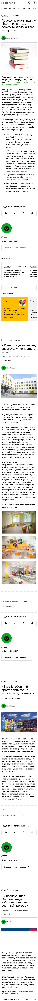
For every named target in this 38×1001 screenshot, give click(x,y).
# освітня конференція (22, 910)
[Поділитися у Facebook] (23, 213)
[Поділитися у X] (14, 213)
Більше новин (17, 287)
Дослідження (26, 8)
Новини (4, 8)
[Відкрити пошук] (29, 2)
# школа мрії (7, 360)
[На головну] (8, 2)
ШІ (19, 8)
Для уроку (12, 8)
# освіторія (6, 914)
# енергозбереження (10, 356)
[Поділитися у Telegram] (5, 213)
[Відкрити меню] (34, 2)
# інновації (6, 910)
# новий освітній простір (11, 698)
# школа (24, 356)
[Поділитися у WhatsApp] (32, 213)
